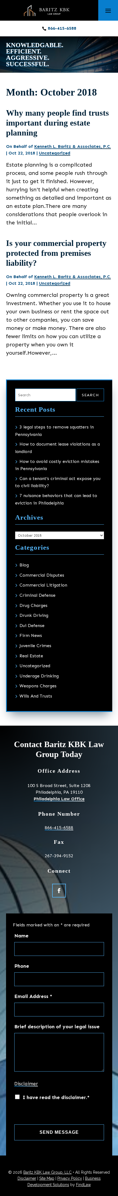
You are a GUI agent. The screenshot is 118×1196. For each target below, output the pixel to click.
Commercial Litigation (43, 585)
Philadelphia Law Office (59, 798)
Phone (21, 966)
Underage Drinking (39, 676)
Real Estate (31, 655)
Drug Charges (33, 605)
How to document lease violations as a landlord (57, 447)
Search (90, 395)
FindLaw (83, 1185)
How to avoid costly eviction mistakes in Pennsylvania (57, 465)
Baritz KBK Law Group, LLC (47, 1172)
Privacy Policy (69, 1178)
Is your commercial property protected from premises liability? (56, 252)
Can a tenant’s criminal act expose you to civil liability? (57, 482)
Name (21, 936)
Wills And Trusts (35, 696)
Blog (24, 565)
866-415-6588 (62, 28)
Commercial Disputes (41, 575)
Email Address (33, 996)
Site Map (46, 1178)
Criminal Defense (37, 595)
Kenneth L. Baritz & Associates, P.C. (72, 146)
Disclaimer (26, 1083)
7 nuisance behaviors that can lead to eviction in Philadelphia (56, 499)
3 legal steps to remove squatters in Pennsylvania (54, 430)
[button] (108, 10)
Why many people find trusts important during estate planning (57, 122)
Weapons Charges (38, 685)
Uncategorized (54, 153)
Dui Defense (31, 625)
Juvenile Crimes (35, 645)
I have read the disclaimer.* (56, 1097)
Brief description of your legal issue (57, 1027)
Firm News (30, 635)
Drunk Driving (33, 615)
